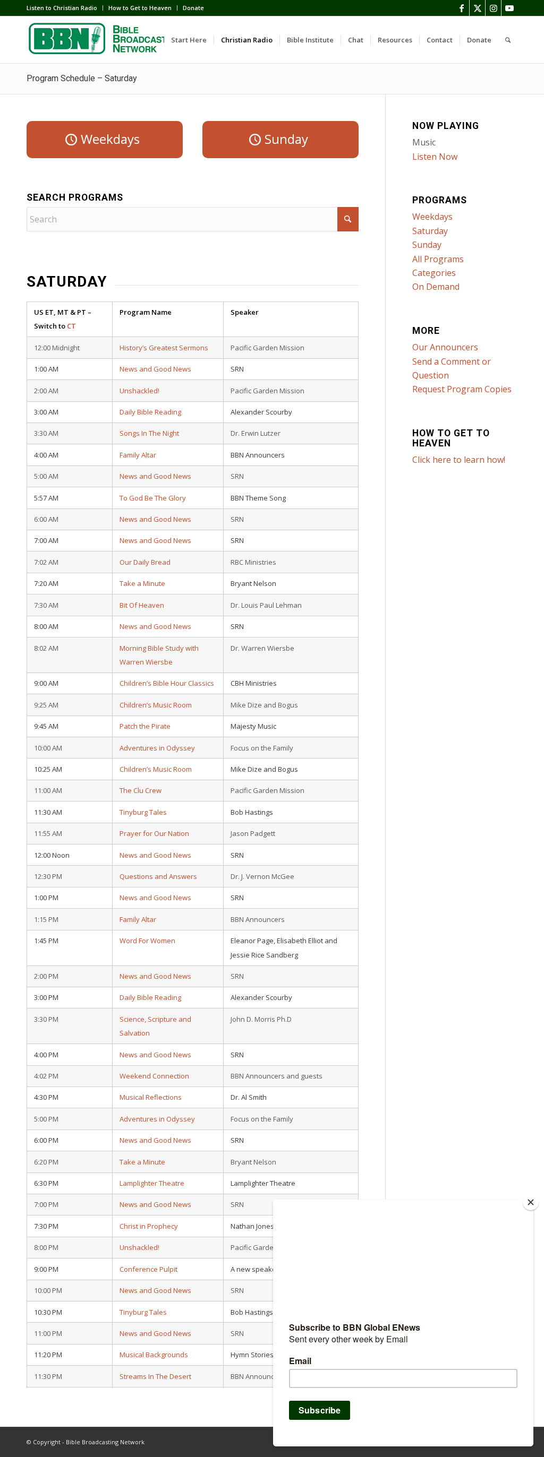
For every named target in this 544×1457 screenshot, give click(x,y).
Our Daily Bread (145, 562)
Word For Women (147, 940)
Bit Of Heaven (142, 605)
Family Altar (138, 455)
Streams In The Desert (155, 1376)
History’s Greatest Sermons (164, 347)
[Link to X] (477, 8)
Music (424, 142)
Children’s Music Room (156, 705)
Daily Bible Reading (150, 412)
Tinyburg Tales (143, 812)
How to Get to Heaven (140, 8)
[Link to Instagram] (493, 8)
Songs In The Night (149, 433)
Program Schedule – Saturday (82, 78)
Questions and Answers (158, 876)
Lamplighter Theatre (152, 1183)
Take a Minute (142, 583)
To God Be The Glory (153, 498)
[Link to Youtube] (509, 8)
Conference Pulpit (148, 1269)
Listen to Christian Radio (62, 8)
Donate (193, 8)
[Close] (531, 1202)
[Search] (507, 39)
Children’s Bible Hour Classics (167, 683)
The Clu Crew (141, 790)
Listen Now (434, 156)
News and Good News (155, 369)
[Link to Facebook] (461, 8)
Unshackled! (139, 390)
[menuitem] (65, 8)
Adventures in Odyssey (157, 748)
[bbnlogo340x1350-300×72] (106, 39)
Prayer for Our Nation (154, 833)
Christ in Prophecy (149, 1226)
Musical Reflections (151, 1097)
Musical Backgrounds (154, 1354)
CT (71, 326)
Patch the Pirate (145, 726)
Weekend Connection (154, 1076)
